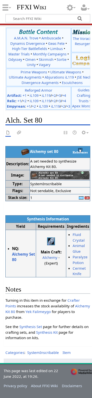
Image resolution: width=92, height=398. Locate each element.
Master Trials (19, 54)
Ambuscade (51, 38)
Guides (84, 90)
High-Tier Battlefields (29, 48)
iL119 (46, 95)
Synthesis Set (30, 326)
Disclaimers (72, 385)
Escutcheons (72, 82)
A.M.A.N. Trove (26, 38)
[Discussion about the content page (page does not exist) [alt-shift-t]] (19, 133)
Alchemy (49, 257)
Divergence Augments (40, 82)
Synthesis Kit (47, 332)
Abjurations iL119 (59, 77)
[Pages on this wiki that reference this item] (80, 150)
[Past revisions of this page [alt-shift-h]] (75, 133)
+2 (54, 95)
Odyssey (15, 59)
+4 (64, 95)
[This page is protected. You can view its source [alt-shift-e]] (65, 133)
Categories (14, 352)
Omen (30, 59)
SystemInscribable (43, 352)
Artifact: (14, 95)
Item (67, 352)
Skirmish (46, 59)
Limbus (56, 48)
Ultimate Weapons (65, 72)
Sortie (61, 59)
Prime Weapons (34, 72)
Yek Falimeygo (38, 311)
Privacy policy (15, 385)
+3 (59, 95)
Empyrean (16, 106)
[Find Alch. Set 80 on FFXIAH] (81, 197)
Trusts (84, 101)
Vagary (44, 64)
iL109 (34, 95)
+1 (24, 95)
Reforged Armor (38, 90)
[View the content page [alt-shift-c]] (8, 133)
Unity (31, 64)
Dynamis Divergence (27, 43)
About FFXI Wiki (44, 385)
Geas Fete (56, 43)
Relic (11, 101)
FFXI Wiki (31, 7)
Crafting (83, 95)
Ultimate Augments (25, 77)
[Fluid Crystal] (51, 240)
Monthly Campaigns (49, 54)
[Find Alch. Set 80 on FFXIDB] (87, 197)
